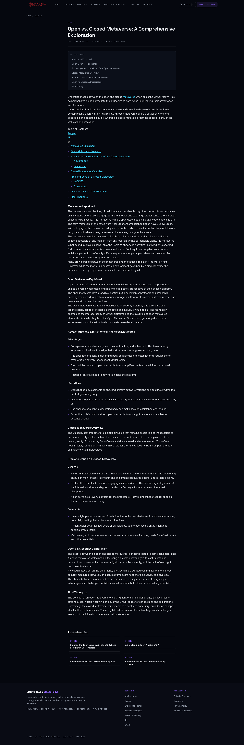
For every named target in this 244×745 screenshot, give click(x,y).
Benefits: (79, 181)
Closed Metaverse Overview (85, 73)
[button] (122, 137)
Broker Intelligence (133, 706)
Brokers (95, 4)
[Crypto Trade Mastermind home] (37, 4)
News (57, 4)
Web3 (127, 725)
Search (188, 4)
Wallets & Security (115, 4)
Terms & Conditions (183, 710)
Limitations (80, 166)
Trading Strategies (74, 4)
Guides (146, 4)
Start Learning (207, 4)
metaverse (129, 97)
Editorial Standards (182, 696)
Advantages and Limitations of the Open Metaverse (96, 68)
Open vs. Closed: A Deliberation (87, 82)
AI (126, 720)
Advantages (81, 160)
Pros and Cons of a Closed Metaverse (90, 77)
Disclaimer (178, 701)
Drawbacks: (80, 186)
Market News (131, 696)
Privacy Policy (180, 706)
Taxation (134, 4)
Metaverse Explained (82, 59)
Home (29, 16)
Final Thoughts (79, 86)
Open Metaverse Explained (84, 64)
